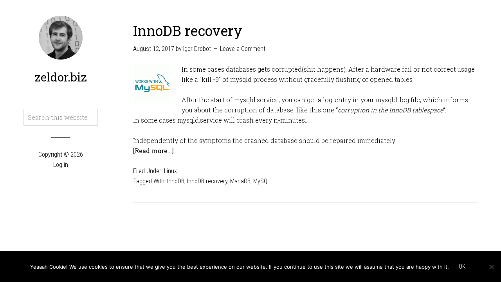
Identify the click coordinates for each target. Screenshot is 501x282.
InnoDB (175, 181)
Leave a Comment (242, 48)
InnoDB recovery (187, 30)
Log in (60, 164)
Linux (170, 171)
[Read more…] (153, 150)
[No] (491, 267)
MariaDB (240, 181)
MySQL (261, 181)
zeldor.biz (61, 77)
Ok (462, 266)
